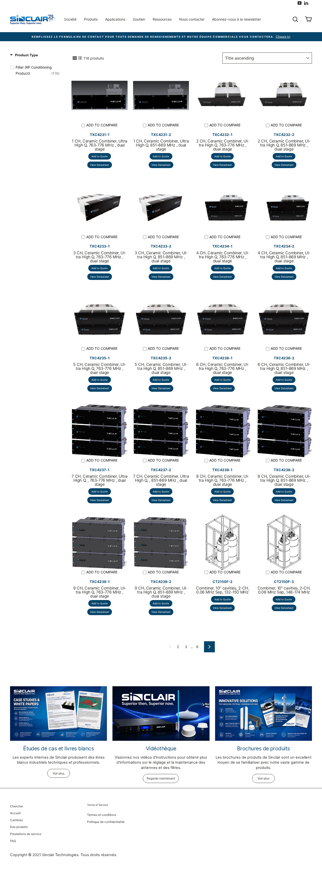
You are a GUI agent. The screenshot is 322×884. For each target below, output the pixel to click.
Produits (91, 19)
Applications (115, 19)
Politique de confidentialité (106, 822)
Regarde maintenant (161, 778)
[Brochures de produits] (263, 713)
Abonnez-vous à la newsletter (236, 19)
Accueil (15, 813)
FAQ (13, 841)
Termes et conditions (101, 815)
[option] (161, 37)
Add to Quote (99, 156)
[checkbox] (38, 70)
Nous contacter (192, 19)
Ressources (162, 19)
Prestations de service (25, 834)
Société (70, 19)
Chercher (16, 806)
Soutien (139, 19)
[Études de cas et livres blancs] (58, 713)
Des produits (19, 827)
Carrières (16, 820)
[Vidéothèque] (160, 713)
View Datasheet (99, 164)
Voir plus (58, 773)
